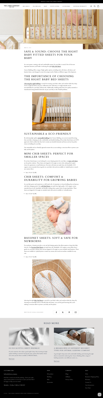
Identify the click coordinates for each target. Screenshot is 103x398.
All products (50, 374)
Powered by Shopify (33, 393)
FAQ (86, 374)
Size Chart (88, 388)
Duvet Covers (54, 6)
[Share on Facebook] (56, 312)
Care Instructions (89, 385)
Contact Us (88, 382)
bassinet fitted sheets (37, 247)
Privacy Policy (69, 379)
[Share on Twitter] (63, 312)
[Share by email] (76, 312)
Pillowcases (37, 6)
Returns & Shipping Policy (92, 377)
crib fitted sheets (45, 186)
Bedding (49, 377)
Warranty (87, 379)
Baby (45, 6)
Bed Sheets (26, 6)
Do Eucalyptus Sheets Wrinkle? (24, 348)
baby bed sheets (56, 66)
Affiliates (68, 377)
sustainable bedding (43, 138)
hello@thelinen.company (10, 374)
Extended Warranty (80, 6)
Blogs (67, 374)
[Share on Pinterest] (69, 312)
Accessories (66, 6)
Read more (11, 359)
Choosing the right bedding (32, 83)
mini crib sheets (73, 161)
